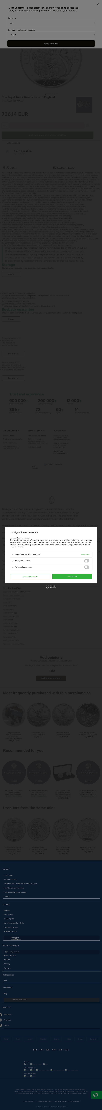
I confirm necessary (30, 576)
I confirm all (72, 576)
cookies (39, 540)
